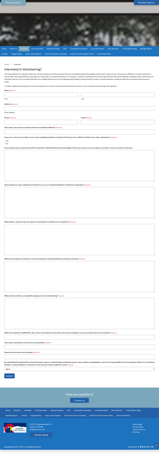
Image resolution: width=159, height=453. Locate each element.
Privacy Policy (138, 427)
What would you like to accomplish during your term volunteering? (34, 296)
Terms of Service (139, 429)
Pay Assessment (37, 49)
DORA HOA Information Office (82, 54)
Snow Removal (113, 49)
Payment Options (53, 49)
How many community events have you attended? (27, 343)
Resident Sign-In (146, 49)
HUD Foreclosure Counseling (56, 54)
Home (4, 49)
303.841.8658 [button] (41, 435)
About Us (13, 49)
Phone (10, 118)
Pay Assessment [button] (13, 2)
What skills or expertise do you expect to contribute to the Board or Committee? (40, 222)
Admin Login (137, 424)
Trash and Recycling (129, 49)
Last (82, 99)
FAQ (65, 49)
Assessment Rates (104, 54)
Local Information (97, 49)
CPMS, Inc (22, 447)
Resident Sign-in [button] (146, 2)
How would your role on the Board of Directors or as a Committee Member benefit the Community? (47, 185)
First (6, 99)
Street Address (9, 112)
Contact (5, 54)
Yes (7, 141)
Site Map (136, 432)
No (7, 144)
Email (86, 118)
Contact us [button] (79, 400)
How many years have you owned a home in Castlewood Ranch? (33, 127)
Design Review (16, 54)
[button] (156, 445)
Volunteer (24, 49)
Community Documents (79, 49)
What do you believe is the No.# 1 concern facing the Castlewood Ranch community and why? (44, 259)
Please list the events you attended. (21, 352)
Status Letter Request (34, 54)
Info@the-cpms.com (37, 429)
